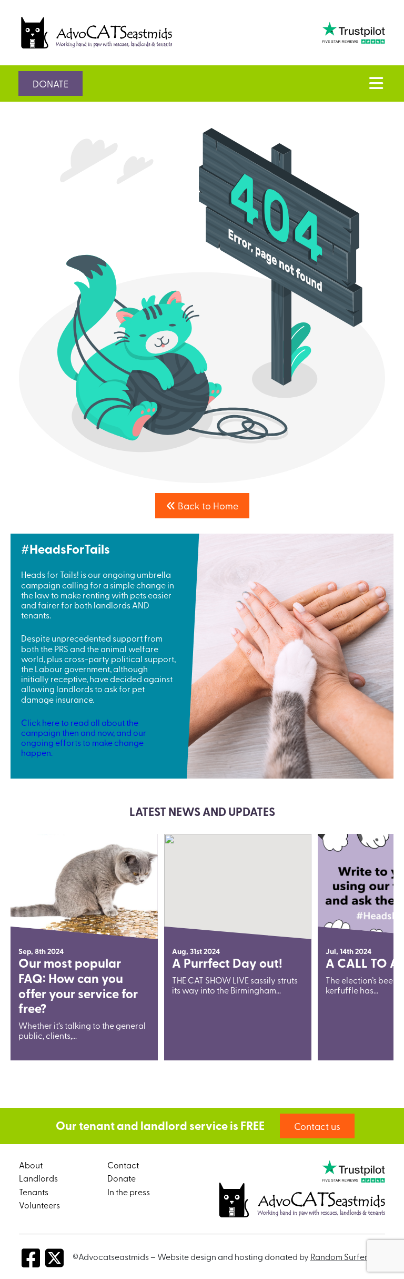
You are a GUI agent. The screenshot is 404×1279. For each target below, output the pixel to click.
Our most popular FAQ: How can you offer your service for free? (78, 985)
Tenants (33, 1191)
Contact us (317, 1126)
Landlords (38, 1178)
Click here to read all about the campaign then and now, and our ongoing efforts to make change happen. (83, 737)
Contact (123, 1164)
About (31, 1164)
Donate (121, 1178)
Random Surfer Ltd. (346, 1256)
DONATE (50, 83)
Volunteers (39, 1205)
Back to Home (207, 505)
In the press (128, 1191)
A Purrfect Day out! (227, 962)
